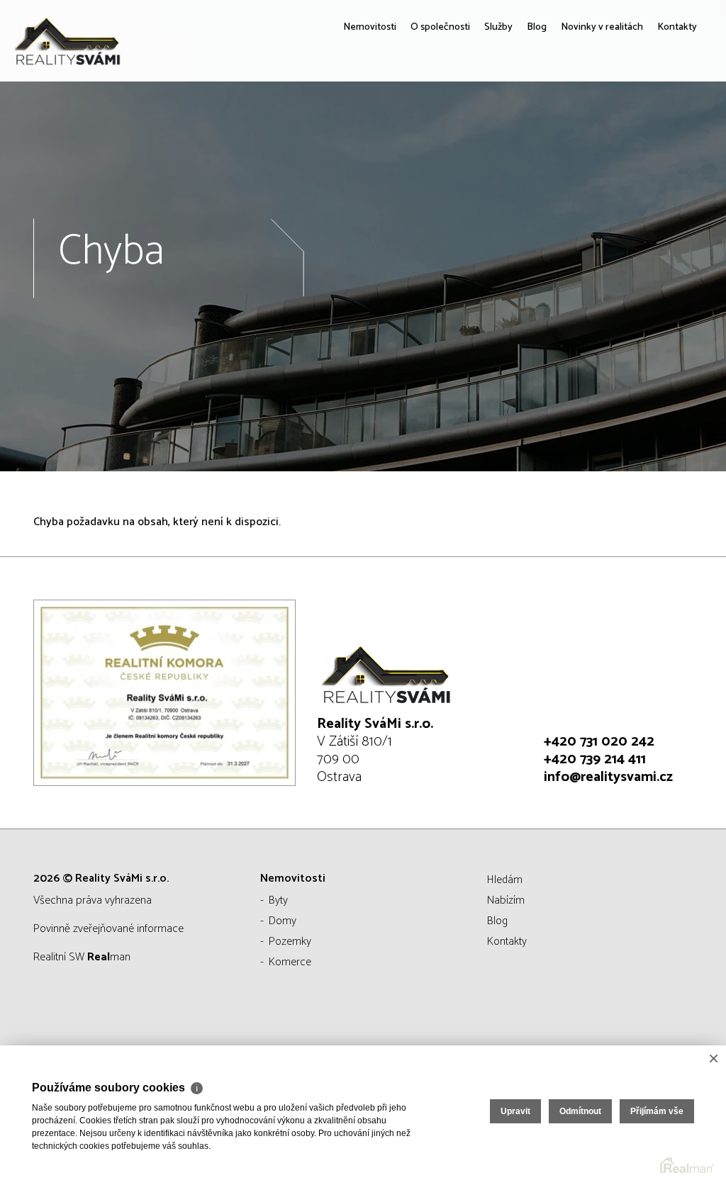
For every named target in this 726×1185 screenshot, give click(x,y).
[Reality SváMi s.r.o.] (117, 41)
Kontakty (673, 127)
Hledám (505, 879)
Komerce (290, 962)
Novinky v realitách (585, 127)
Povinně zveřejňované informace (108, 928)
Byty (278, 900)
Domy (282, 921)
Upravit (515, 1111)
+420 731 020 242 (599, 741)
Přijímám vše (656, 1111)
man (108, 957)
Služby (465, 127)
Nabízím (506, 900)
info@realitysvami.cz (608, 777)
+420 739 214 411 (595, 759)
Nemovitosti (314, 127)
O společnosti (398, 127)
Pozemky (290, 941)
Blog (508, 127)
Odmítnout (580, 1111)
